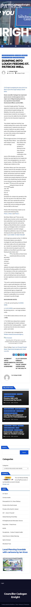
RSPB (4, 528)
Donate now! (6, 484)
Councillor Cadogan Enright (15, 4)
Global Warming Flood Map (10, 516)
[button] (28, 46)
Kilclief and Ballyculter (20, 408)
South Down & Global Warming (11, 536)
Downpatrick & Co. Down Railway (11, 501)
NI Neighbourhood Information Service (13, 520)
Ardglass (15, 425)
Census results (6, 497)
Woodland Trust (7, 543)
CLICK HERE (8, 308)
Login (2, 583)
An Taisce (5, 493)
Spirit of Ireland (7, 540)
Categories (5, 465)
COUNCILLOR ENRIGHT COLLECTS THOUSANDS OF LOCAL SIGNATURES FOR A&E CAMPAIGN (15, 418)
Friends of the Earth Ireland (10, 505)
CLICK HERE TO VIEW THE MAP (16, 234)
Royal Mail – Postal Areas (9, 524)
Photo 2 (10, 213)
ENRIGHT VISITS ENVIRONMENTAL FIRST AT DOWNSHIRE (10, 362)
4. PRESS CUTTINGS (7, 425)
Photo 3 (17, 213)
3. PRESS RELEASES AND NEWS (8, 55)
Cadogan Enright (13, 71)
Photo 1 (6, 213)
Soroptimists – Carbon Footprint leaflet (13, 532)
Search (4, 447)
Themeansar (26, 604)
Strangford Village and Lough (10, 413)
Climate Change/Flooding (9, 427)
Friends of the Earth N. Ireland (10, 509)
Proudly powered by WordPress (8, 604)
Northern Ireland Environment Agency (13, 334)
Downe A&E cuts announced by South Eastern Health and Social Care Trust (14, 401)
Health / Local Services (7, 57)
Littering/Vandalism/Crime (18, 57)
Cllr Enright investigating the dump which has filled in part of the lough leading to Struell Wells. (15, 89)
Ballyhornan (18, 55)
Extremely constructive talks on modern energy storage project (14, 434)
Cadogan (15, 402)
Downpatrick (24, 55)
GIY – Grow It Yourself (8, 513)
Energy (17, 427)
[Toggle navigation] (15, 46)
